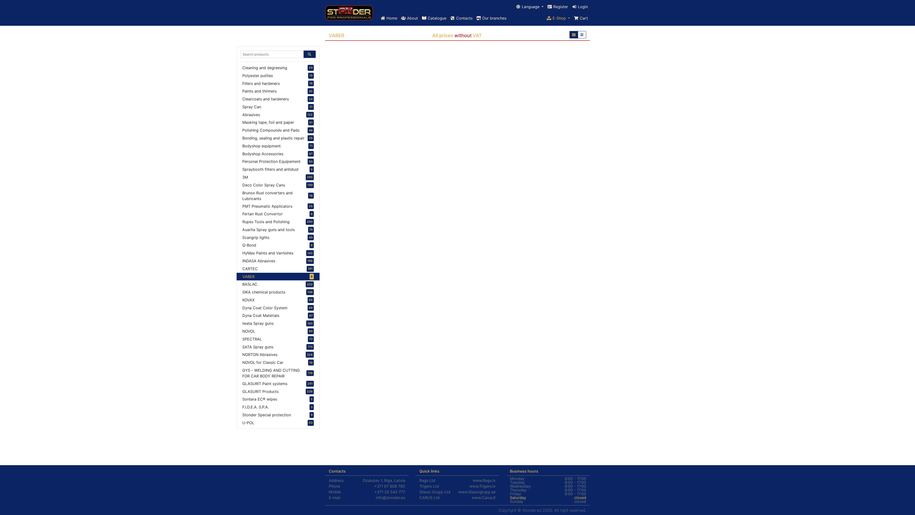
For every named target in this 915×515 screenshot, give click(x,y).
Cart (583, 18)
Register (560, 6)
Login (582, 6)
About (412, 18)
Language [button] (531, 6)
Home (391, 18)
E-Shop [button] (559, 18)
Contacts (464, 18)
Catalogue (436, 18)
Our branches (493, 18)
